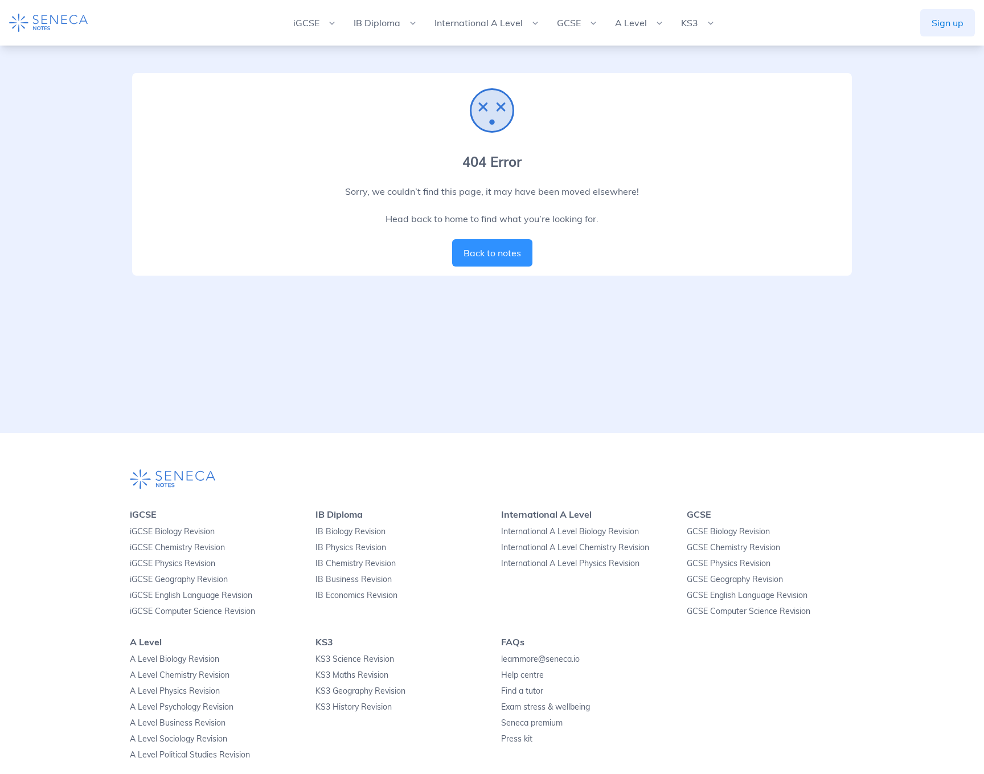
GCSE (699, 514)
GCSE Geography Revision (735, 579)
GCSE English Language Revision (747, 595)
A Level (146, 642)
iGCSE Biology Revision (172, 531)
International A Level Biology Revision (570, 531)
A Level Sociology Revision (178, 739)
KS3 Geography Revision (360, 691)
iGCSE (143, 514)
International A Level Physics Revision (570, 563)
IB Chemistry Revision (355, 563)
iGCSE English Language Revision (191, 595)
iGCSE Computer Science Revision (192, 611)
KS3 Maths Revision (351, 675)
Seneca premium (532, 723)
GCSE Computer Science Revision (748, 611)
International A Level (546, 514)
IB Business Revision (353, 579)
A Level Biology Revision (174, 659)
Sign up (948, 22)
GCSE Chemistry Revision (733, 547)
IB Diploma (339, 514)
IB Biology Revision (350, 531)
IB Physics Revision (350, 547)
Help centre (522, 675)
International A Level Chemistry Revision (575, 547)
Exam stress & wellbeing (545, 707)
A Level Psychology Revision (181, 707)
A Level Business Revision (178, 723)
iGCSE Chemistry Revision (177, 547)
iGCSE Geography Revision (179, 579)
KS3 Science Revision (354, 659)
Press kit (516, 739)
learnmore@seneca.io (540, 659)
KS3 (324, 642)
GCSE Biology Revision (728, 531)
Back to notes (492, 253)
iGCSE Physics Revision (172, 563)
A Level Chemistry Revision (179, 675)
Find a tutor (522, 691)
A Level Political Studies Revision (190, 755)
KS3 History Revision (353, 707)
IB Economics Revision (356, 595)
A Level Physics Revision (175, 691)
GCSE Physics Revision (728, 563)
